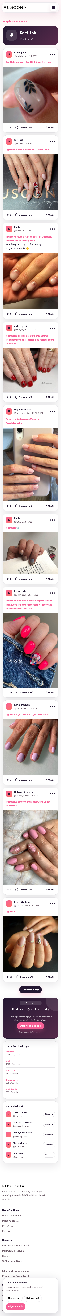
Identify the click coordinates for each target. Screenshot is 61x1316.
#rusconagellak (32, 236)
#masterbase (44, 62)
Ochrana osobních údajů (15, 1245)
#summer (11, 805)
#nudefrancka (14, 423)
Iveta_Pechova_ (23, 705)
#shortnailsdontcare (18, 419)
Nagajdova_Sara (23, 409)
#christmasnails (15, 339)
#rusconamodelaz (16, 600)
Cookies (6, 1256)
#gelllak (31, 62)
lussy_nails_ (21, 591)
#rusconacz (45, 604)
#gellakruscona (40, 714)
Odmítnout (33, 1298)
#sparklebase (44, 600)
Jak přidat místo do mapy (16, 1271)
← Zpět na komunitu (15, 21)
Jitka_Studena (22, 902)
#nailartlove (42, 149)
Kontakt (6, 1231)
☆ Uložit (49, 127)
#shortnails (23, 336)
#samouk (11, 343)
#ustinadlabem (45, 339)
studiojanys (20, 52)
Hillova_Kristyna (23, 792)
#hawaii (31, 600)
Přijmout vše (15, 1306)
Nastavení (14, 1298)
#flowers (38, 801)
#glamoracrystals (28, 604)
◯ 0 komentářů (23, 127)
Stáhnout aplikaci (30, 1026)
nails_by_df (20, 326)
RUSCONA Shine (11, 1215)
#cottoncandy (24, 801)
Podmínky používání (13, 1250)
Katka (17, 227)
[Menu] (53, 7)
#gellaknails (23, 714)
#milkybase (28, 240)
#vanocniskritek (25, 149)
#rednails (30, 339)
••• (52, 54)
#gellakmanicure (15, 62)
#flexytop (11, 604)
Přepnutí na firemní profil (16, 1276)
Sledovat (49, 1114)
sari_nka (18, 140)
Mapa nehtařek (10, 1221)
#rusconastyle (14, 236)
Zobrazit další (30, 989)
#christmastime (39, 336)
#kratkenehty (14, 608)
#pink (47, 801)
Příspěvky (7, 1226)
